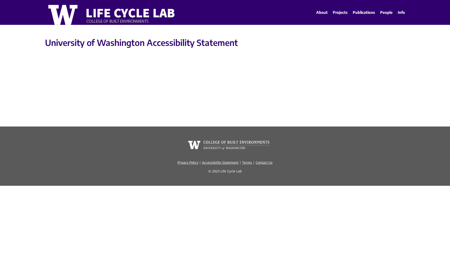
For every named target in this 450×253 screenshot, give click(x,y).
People (386, 12)
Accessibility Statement (220, 162)
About (322, 12)
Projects (340, 12)
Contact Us (264, 162)
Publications (364, 12)
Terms (247, 162)
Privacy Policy (187, 162)
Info (401, 12)
